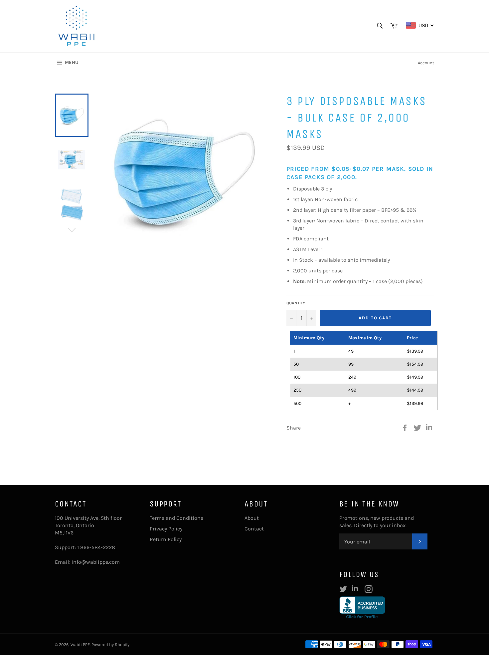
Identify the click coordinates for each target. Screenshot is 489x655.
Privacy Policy (166, 528)
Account (426, 62)
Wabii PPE (80, 644)
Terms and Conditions (176, 518)
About (251, 518)
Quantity (295, 303)
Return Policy (166, 539)
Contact (254, 528)
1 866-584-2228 (96, 547)
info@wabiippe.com (96, 562)
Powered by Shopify (110, 644)
